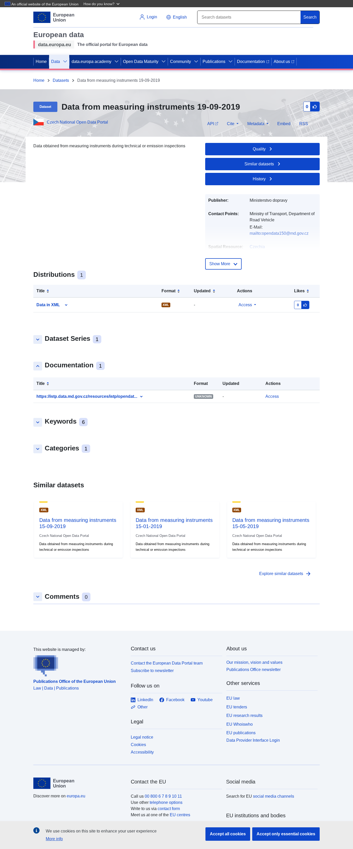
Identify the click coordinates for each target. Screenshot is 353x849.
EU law (233, 698)
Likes (299, 291)
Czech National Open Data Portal (77, 122)
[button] (102, 3)
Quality (259, 149)
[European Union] (79, 783)
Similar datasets (259, 164)
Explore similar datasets (285, 574)
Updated (202, 291)
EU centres (180, 815)
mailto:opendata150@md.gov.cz (279, 233)
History (259, 179)
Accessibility (142, 752)
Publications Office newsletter (253, 669)
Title (40, 291)
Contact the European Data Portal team (167, 663)
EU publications (241, 733)
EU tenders (236, 707)
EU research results (244, 715)
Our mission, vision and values (254, 662)
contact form (169, 808)
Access (245, 305)
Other (142, 707)
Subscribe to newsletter (152, 670)
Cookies (138, 744)
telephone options (166, 802)
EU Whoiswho (239, 724)
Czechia (257, 247)
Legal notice (142, 737)
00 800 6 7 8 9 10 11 (163, 796)
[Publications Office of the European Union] (79, 664)
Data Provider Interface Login (253, 740)
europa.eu (76, 796)
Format (168, 291)
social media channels (273, 796)
